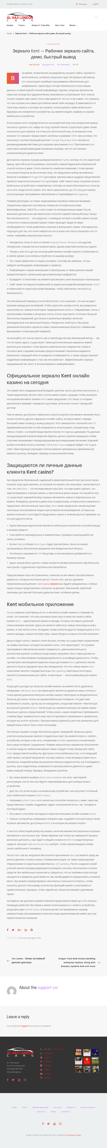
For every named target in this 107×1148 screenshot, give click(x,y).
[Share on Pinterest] (31, 930)
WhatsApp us (49, 1053)
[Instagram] (25, 1080)
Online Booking (88, 1107)
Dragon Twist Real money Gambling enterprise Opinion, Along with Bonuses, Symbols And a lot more (77, 962)
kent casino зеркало (48, 584)
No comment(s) (63, 64)
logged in (25, 1026)
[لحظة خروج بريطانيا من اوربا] (95, 1052)
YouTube (47, 1073)
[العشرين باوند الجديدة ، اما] (78, 1052)
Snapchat (48, 1057)
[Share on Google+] (19, 930)
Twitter (47, 1069)
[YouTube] (19, 1080)
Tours (21, 25)
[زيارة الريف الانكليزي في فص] (95, 1060)
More (72, 25)
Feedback (71, 1107)
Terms (53, 1111)
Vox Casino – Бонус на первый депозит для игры (28, 960)
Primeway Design (73, 1135)
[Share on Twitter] (13, 930)
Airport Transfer (41, 25)
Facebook (47, 1065)
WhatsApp (83, 4)
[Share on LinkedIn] (26, 930)
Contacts (65, 1111)
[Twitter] (13, 1080)
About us (41, 1111)
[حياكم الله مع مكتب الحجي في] (86, 1060)
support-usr (49, 64)
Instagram (48, 1061)
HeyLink (47, 1077)
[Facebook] (7, 1080)
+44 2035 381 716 (57, 1049)
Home (10, 25)
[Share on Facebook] (7, 930)
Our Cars (60, 25)
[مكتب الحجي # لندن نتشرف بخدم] (78, 1060)
